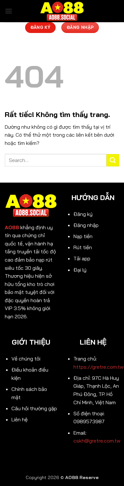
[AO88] (62, 11)
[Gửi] (113, 160)
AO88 (12, 227)
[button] (8, 11)
